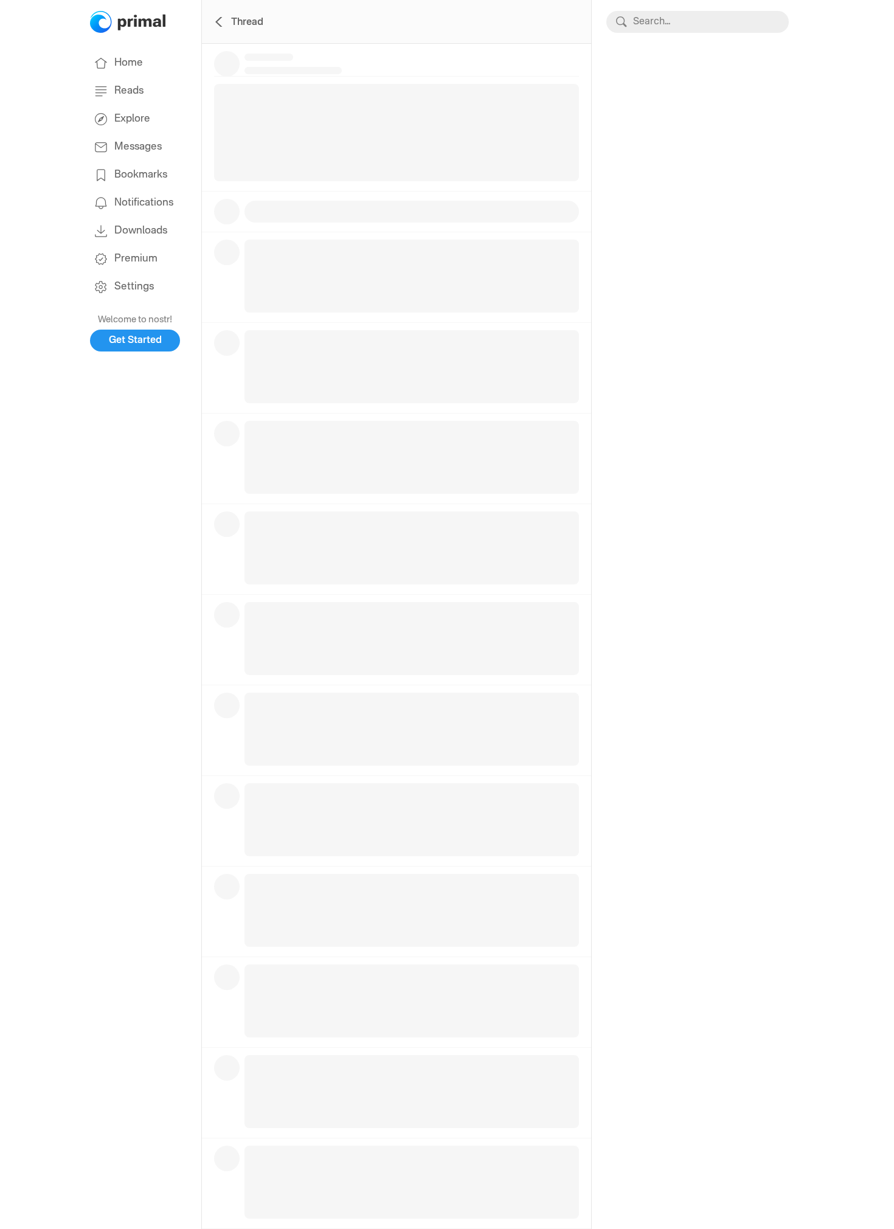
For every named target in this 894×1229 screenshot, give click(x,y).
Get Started (135, 340)
